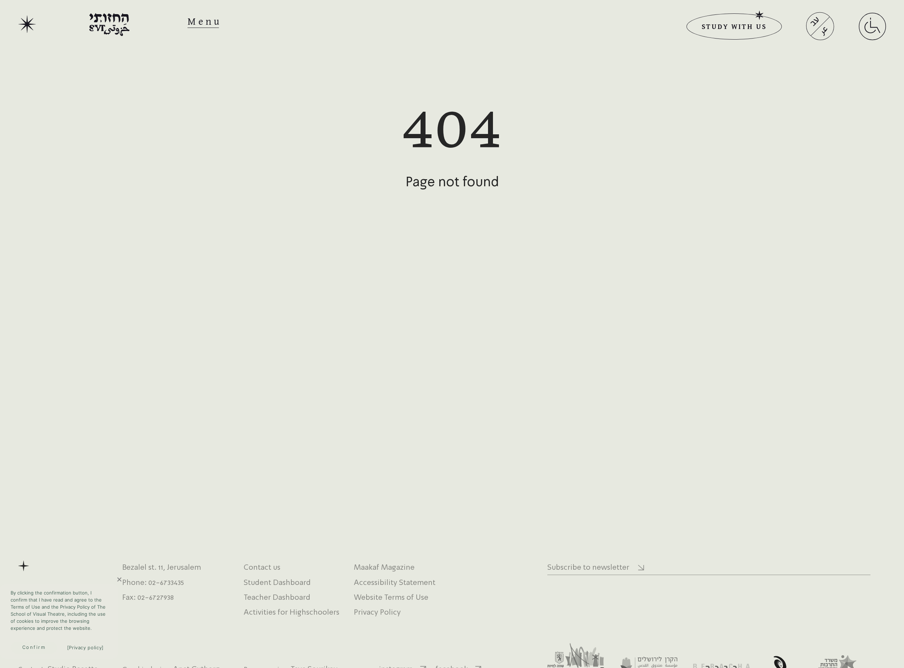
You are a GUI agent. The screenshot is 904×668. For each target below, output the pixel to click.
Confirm (34, 647)
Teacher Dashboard (277, 598)
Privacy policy (85, 647)
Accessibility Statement (394, 583)
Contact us (262, 568)
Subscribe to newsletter (588, 568)
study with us (734, 26)
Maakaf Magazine (384, 568)
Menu (205, 22)
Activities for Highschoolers (291, 612)
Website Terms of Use (391, 598)
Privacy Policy (377, 612)
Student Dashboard (277, 583)
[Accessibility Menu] (872, 35)
